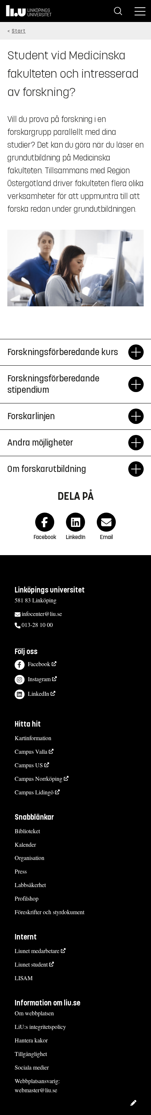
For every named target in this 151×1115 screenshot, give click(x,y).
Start (19, 31)
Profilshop (26, 898)
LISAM (24, 978)
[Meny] (140, 11)
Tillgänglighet (31, 1053)
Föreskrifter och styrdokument (49, 912)
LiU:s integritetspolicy (40, 1026)
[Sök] (118, 11)
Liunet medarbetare (37, 951)
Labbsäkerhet (30, 885)
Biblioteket (27, 831)
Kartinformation (33, 738)
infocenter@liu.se (42, 613)
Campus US (29, 765)
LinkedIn (38, 693)
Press (21, 871)
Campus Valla (31, 751)
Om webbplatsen (34, 1013)
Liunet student (31, 964)
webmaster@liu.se (36, 1090)
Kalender (25, 844)
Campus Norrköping (38, 778)
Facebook (39, 664)
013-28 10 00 (37, 624)
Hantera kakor (31, 1040)
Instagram (39, 679)
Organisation (29, 857)
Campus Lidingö (34, 792)
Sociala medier (32, 1067)
